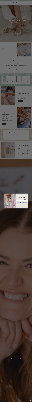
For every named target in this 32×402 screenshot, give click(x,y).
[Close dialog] (27, 194)
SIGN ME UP (22, 202)
